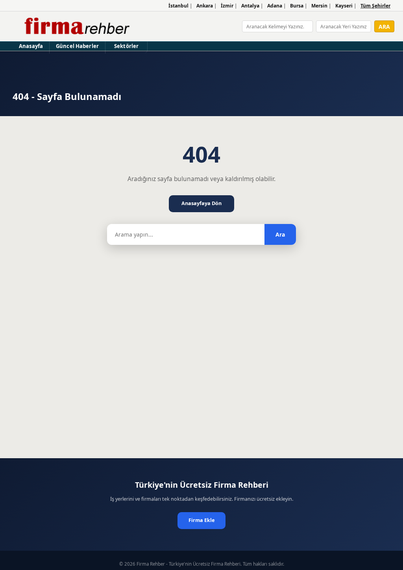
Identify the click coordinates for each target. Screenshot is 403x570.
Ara (280, 234)
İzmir (227, 5)
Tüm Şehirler (375, 5)
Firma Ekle (201, 520)
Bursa (296, 5)
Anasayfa (31, 46)
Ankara (204, 5)
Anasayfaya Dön (201, 203)
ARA (384, 26)
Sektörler (126, 46)
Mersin (319, 5)
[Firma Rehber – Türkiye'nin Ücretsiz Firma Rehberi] (76, 26)
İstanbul (178, 5)
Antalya (250, 5)
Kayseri (344, 5)
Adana (274, 5)
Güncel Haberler (77, 46)
